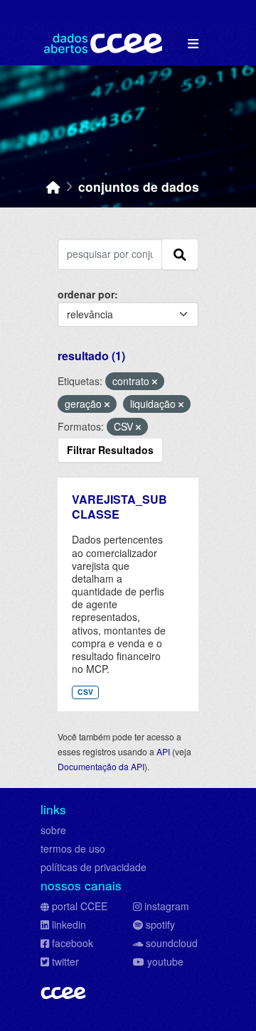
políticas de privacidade (93, 867)
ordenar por (86, 294)
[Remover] (154, 381)
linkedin (69, 924)
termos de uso (73, 848)
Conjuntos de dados (138, 186)
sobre (53, 830)
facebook (72, 943)
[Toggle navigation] (193, 43)
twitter (65, 961)
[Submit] (179, 254)
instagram (166, 906)
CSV (85, 691)
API (163, 751)
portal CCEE (79, 906)
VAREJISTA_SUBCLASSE (119, 506)
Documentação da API (101, 766)
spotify (160, 924)
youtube (165, 961)
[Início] (53, 186)
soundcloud (172, 943)
